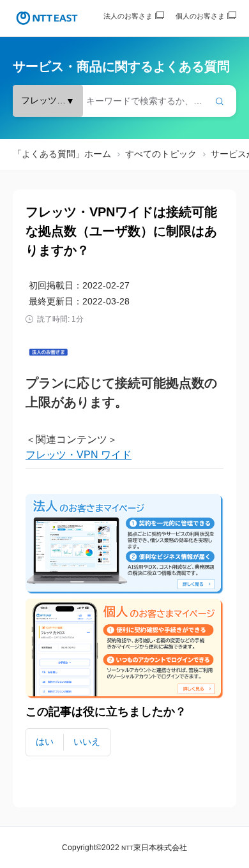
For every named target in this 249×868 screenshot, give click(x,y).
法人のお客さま (128, 16)
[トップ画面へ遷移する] (47, 18)
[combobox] (124, 101)
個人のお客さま (200, 16)
